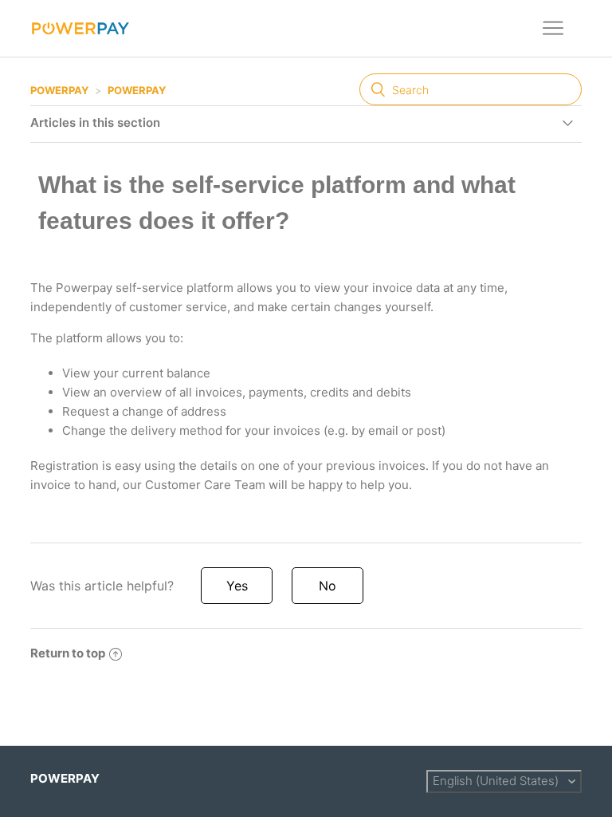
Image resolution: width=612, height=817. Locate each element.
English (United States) (497, 780)
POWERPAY (59, 90)
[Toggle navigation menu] (553, 29)
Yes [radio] (237, 586)
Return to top (67, 653)
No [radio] (327, 586)
